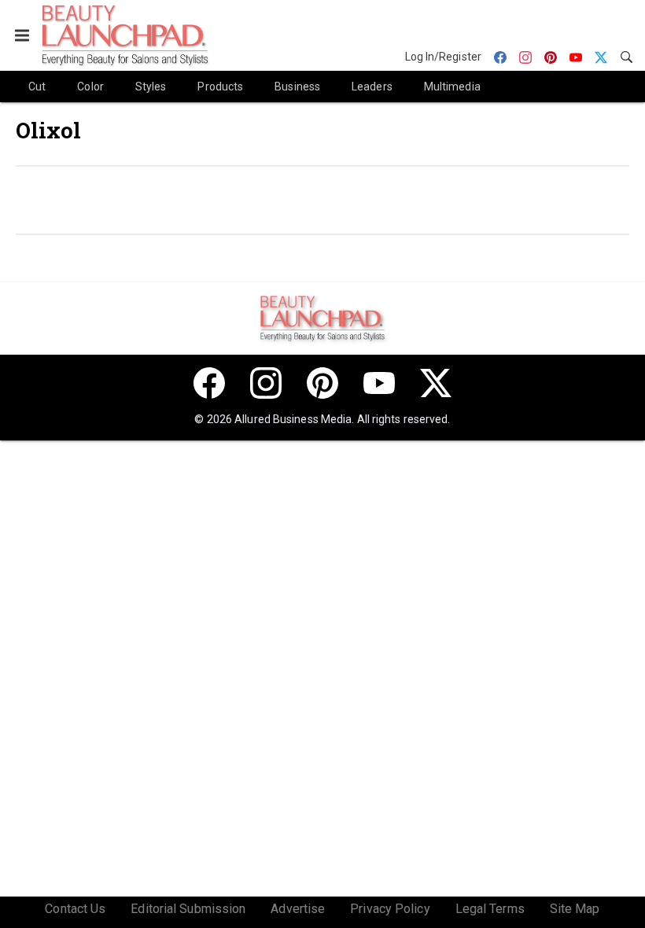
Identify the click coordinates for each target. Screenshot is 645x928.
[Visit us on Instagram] (266, 383)
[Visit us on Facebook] (209, 383)
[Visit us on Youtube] (379, 383)
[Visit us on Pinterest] (322, 383)
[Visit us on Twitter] (436, 383)
